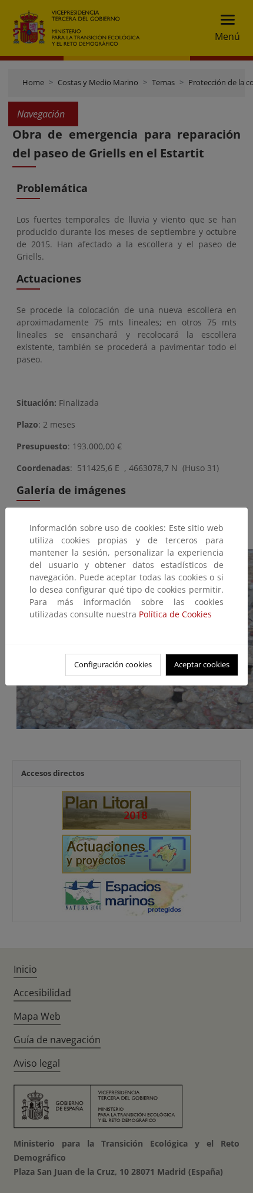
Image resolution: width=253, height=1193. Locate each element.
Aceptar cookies (201, 664)
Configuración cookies (113, 664)
